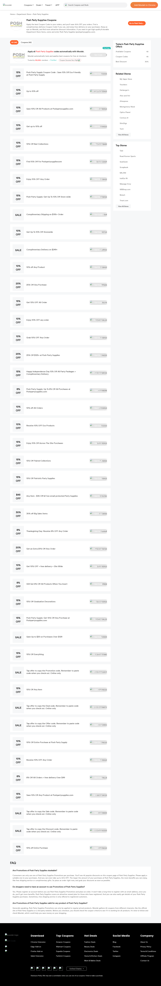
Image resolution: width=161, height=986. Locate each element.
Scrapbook (124, 167)
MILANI (123, 173)
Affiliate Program (147, 956)
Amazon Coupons (63, 942)
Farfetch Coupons (63, 956)
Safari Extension (37, 956)
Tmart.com (124, 200)
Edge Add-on (36, 946)
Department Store (24, 14)
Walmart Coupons (63, 946)
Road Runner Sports (128, 156)
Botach (122, 195)
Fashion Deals (89, 942)
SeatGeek (124, 162)
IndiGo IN (124, 178)
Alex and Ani (125, 95)
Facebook (116, 946)
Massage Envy (125, 184)
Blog (114, 942)
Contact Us (144, 960)
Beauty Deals (89, 946)
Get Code (100, 55)
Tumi (122, 129)
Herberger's (124, 90)
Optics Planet (125, 112)
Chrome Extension (38, 942)
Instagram (116, 956)
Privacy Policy (145, 946)
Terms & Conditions (148, 951)
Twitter (115, 951)
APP (57, 5)
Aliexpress (124, 101)
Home (12, 14)
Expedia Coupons (63, 951)
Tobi (121, 150)
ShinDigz (123, 123)
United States (75, 968)
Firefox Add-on (37, 951)
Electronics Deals (91, 951)
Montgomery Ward (127, 106)
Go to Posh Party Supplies (136, 23)
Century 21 (124, 118)
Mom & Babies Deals (92, 960)
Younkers (123, 84)
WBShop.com (125, 189)
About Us (144, 942)
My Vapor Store (126, 79)
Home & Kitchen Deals (93, 956)
